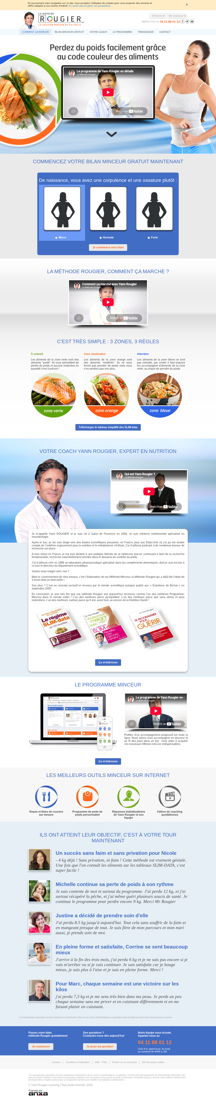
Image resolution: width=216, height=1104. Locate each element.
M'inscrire (157, 15)
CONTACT (165, 32)
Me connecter (176, 15)
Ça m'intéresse (108, 662)
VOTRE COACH (98, 32)
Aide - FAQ (101, 1062)
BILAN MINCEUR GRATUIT (69, 32)
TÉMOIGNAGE (146, 32)
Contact (56, 1062)
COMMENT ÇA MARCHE (35, 32)
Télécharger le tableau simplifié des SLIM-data (108, 427)
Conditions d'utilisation (78, 1062)
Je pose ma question (100, 1046)
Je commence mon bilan (108, 247)
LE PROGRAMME (122, 32)
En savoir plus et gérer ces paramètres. (90, 5)
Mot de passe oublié (153, 1062)
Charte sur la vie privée (124, 1062)
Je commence (41, 1046)
